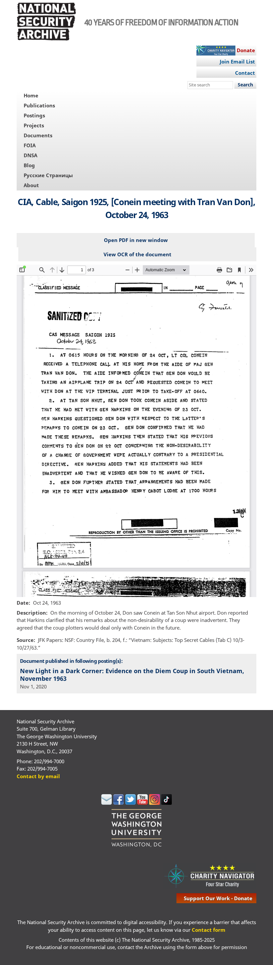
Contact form (208, 929)
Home (31, 95)
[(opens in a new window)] (106, 802)
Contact (245, 72)
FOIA (30, 145)
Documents (38, 135)
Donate (246, 50)
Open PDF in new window (136, 240)
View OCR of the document (137, 254)
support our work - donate (218, 898)
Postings (34, 115)
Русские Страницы (48, 175)
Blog (29, 165)
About (31, 185)
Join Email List (237, 61)
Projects (34, 125)
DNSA (30, 155)
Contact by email (38, 776)
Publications (39, 105)
